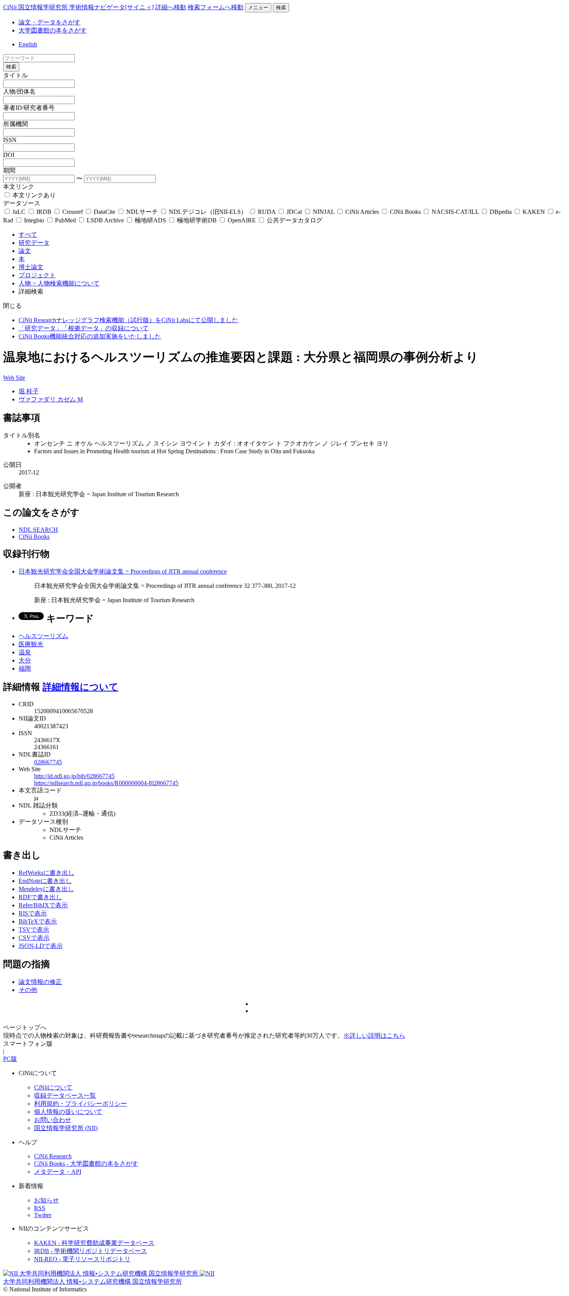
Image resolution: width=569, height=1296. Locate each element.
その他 (28, 990)
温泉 (25, 652)
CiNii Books (405, 211)
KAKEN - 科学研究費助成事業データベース (94, 1243)
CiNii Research (53, 1156)
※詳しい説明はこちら (374, 1035)
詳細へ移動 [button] (170, 7)
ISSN (10, 140)
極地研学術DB (196, 220)
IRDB (44, 211)
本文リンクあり (33, 195)
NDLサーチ (142, 211)
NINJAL (323, 211)
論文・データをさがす (50, 22)
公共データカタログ (293, 220)
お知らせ (46, 1200)
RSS (39, 1208)
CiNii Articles (362, 211)
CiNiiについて (53, 1087)
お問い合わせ (52, 1120)
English (28, 44)
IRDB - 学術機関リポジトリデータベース (90, 1251)
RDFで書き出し (40, 897)
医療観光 (31, 644)
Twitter (42, 1215)
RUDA (266, 211)
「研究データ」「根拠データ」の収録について (84, 328)
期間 (9, 170)
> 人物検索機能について (66, 283)
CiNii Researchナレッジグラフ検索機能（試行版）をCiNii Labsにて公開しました (128, 320)
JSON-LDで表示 (41, 946)
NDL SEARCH (38, 529)
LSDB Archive (105, 220)
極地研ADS (150, 220)
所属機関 (15, 124)
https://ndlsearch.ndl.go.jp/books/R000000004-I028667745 (106, 783)
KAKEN (534, 211)
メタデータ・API (57, 1171)
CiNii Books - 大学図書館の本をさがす (86, 1163)
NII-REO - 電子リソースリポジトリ (82, 1259)
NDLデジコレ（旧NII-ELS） (208, 211)
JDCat (294, 211)
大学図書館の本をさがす (53, 30)
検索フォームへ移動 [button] (215, 7)
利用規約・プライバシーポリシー (80, 1103)
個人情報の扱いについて (68, 1111)
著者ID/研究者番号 (29, 107)
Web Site (14, 377)
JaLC (19, 211)
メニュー (258, 7)
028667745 (48, 762)
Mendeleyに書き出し (46, 889)
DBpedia (500, 211)
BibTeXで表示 (38, 921)
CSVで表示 (34, 937)
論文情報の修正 (40, 981)
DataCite (104, 211)
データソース (21, 203)
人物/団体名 (19, 91)
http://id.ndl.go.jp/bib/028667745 (74, 776)
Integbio (34, 220)
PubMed (65, 220)
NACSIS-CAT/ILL (455, 211)
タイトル (15, 75)
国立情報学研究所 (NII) (66, 1128)
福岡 (25, 668)
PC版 (10, 1058)
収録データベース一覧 (65, 1095)
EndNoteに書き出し (45, 881)
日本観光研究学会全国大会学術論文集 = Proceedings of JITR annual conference (123, 571)
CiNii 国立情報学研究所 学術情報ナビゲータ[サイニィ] (78, 7)
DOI (8, 155)
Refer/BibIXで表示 (43, 905)
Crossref (72, 211)
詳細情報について (80, 687)
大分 (25, 660)
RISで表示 (33, 913)
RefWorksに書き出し (46, 872)
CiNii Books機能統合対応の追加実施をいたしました (90, 336)
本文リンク (18, 186)
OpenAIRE (241, 220)
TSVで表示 (34, 929)
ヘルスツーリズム (43, 636)
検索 (281, 7)
